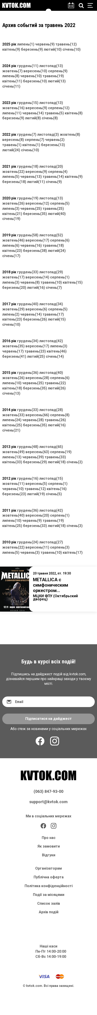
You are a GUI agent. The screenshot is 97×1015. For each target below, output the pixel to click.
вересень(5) (36, 484)
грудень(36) (27, 373)
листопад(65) (51, 447)
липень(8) (10, 76)
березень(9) (32, 49)
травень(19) (53, 76)
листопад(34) (51, 304)
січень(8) (50, 118)
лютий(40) (57, 214)
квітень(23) (12, 251)
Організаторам (48, 868)
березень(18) (14, 182)
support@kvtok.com (48, 801)
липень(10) (11, 383)
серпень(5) (59, 203)
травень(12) (66, 44)
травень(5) (54, 113)
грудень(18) (27, 166)
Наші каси (48, 946)
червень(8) (30, 282)
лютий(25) (36, 356)
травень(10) (51, 282)
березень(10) (35, 81)
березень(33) (35, 526)
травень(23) (35, 351)
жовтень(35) (13, 346)
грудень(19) (27, 198)
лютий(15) (57, 319)
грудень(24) (27, 542)
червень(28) (33, 420)
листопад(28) (51, 410)
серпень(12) (58, 108)
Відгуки (48, 855)
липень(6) (10, 245)
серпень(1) (59, 277)
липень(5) (10, 176)
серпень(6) (59, 240)
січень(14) (55, 356)
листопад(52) (51, 235)
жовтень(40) (13, 515)
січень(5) (54, 494)
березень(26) (35, 319)
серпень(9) (57, 71)
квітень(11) (12, 81)
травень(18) (53, 245)
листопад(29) (51, 272)
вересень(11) (37, 547)
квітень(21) (12, 214)
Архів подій (48, 912)
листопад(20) (51, 166)
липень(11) (11, 113)
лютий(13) (57, 81)
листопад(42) (51, 341)
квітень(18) (12, 388)
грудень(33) (27, 272)
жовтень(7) (12, 71)
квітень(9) (11, 49)
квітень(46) (57, 351)
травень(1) (11, 145)
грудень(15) (27, 103)
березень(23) (14, 494)
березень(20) (14, 287)
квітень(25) (12, 425)
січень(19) (11, 219)
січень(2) (75, 462)
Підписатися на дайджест (48, 719)
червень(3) (30, 552)
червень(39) (33, 457)
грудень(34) (27, 341)
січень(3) (75, 526)
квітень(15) (73, 282)
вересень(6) (36, 309)
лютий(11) (36, 182)
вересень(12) (37, 203)
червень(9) (45, 44)
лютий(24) (11, 150)
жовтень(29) (13, 309)
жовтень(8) (70, 134)
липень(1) (25, 44)
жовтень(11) (13, 484)
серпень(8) (59, 415)
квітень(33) (12, 462)
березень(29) (35, 462)
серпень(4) (57, 172)
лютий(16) (36, 287)
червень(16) (31, 245)
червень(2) (55, 140)
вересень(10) (35, 71)
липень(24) (11, 420)
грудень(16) (27, 478)
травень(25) (53, 208)
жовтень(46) (13, 240)
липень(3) (10, 208)
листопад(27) (51, 542)
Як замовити (48, 846)
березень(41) (14, 356)
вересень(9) (36, 108)
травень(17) (53, 314)
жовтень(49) (13, 452)
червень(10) (31, 76)
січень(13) (11, 393)
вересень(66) (37, 415)
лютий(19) (36, 494)
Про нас (48, 838)
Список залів (48, 903)
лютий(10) (53, 49)
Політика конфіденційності (49, 886)
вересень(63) (37, 452)
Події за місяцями (48, 895)
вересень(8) (13, 140)
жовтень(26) (13, 203)
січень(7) (54, 287)
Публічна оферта (49, 877)
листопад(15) (51, 478)
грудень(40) (27, 304)
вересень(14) (37, 277)
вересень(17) (37, 240)
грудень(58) (27, 235)
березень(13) (53, 145)
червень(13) (31, 176)
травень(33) (55, 457)
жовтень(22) (13, 172)
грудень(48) (27, 447)
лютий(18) (57, 462)
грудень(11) (27, 66)
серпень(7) (34, 140)
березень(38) (35, 251)
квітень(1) (31, 145)
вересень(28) (37, 378)
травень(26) (55, 420)
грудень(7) (26, 134)
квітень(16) (57, 489)
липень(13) (11, 457)
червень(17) (13, 351)
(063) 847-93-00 (48, 791)
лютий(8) (33, 118)
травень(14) (53, 176)
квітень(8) (74, 113)
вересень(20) (37, 515)
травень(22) (55, 383)
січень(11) (11, 86)
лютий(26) (57, 388)
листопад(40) (51, 373)
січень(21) (11, 430)
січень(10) (71, 49)
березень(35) (35, 214)
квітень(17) (73, 552)
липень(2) (10, 314)
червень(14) (33, 113)
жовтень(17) (13, 277)
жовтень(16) (13, 108)
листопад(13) (51, 66)
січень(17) (11, 256)
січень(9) (54, 182)
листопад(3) (48, 134)
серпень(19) (61, 452)
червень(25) (31, 208)
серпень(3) (59, 547)
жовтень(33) (13, 415)
